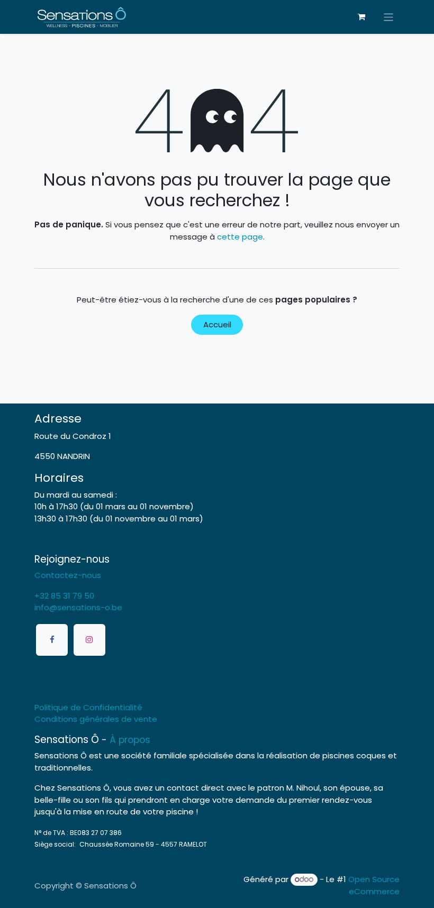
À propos (130, 739)
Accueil (217, 324)
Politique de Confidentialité (88, 707)
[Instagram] (89, 640)
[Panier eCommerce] (361, 16)
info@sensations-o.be (78, 607)
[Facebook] (52, 640)
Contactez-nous (67, 575)
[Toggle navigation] (388, 16)
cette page (240, 236)
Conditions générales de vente (95, 718)
